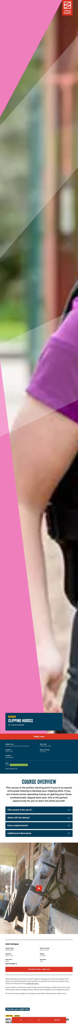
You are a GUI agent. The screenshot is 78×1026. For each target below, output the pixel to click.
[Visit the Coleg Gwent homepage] (67, 7)
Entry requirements (17, 825)
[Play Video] (39, 888)
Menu (58, 1020)
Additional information (19, 833)
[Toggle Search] (39, 1020)
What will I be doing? (18, 817)
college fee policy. (32, 983)
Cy (21, 1020)
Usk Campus (9, 757)
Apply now (39, 736)
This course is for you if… (20, 810)
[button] (11, 769)
